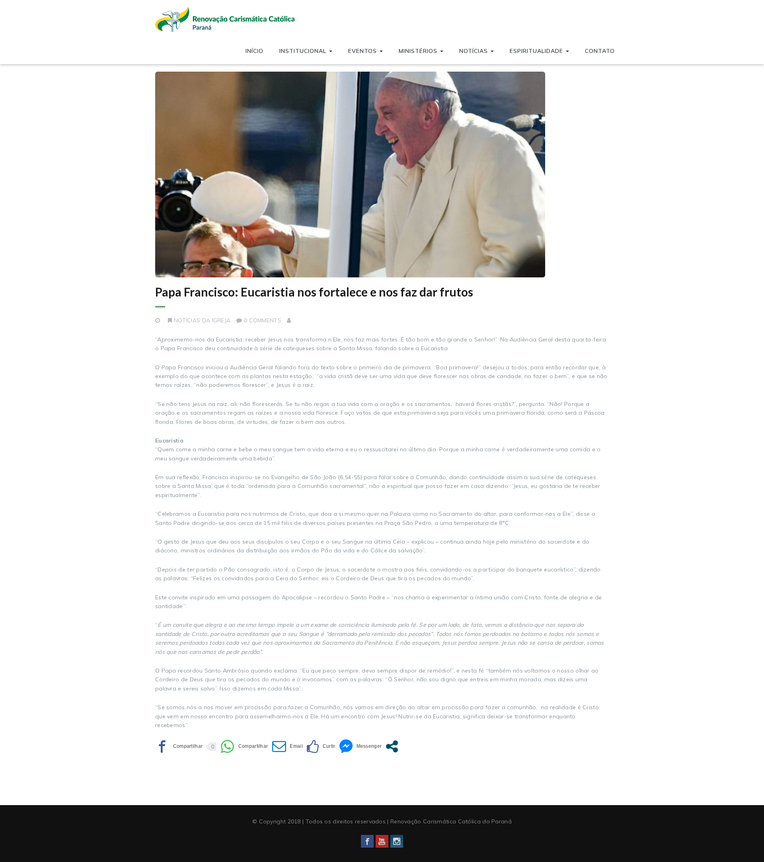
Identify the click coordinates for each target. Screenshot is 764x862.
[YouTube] (382, 841)
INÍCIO (254, 51)
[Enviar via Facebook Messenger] (360, 746)
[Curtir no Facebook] (321, 746)
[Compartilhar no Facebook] (179, 746)
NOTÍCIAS (474, 51)
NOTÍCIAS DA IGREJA (202, 320)
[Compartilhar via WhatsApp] (244, 746)
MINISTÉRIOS (419, 51)
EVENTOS (363, 51)
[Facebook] (367, 841)
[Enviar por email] (287, 746)
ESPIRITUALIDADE (537, 51)
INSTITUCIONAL (303, 51)
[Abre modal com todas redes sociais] (392, 746)
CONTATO (600, 51)
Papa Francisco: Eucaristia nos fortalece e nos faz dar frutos (314, 292)
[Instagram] (396, 841)
